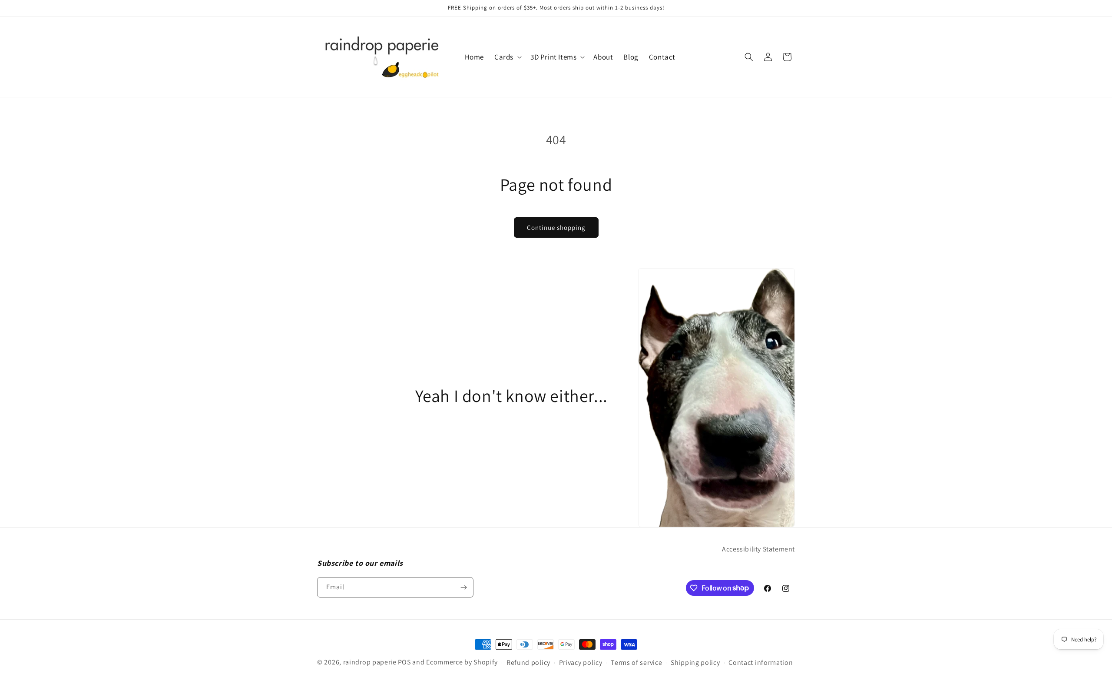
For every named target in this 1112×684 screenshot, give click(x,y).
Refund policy (528, 662)
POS (404, 662)
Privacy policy (580, 662)
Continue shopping (556, 227)
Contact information (760, 662)
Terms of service (636, 662)
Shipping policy (695, 662)
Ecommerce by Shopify (462, 662)
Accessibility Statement (758, 549)
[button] (507, 57)
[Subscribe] (463, 587)
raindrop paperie (370, 662)
